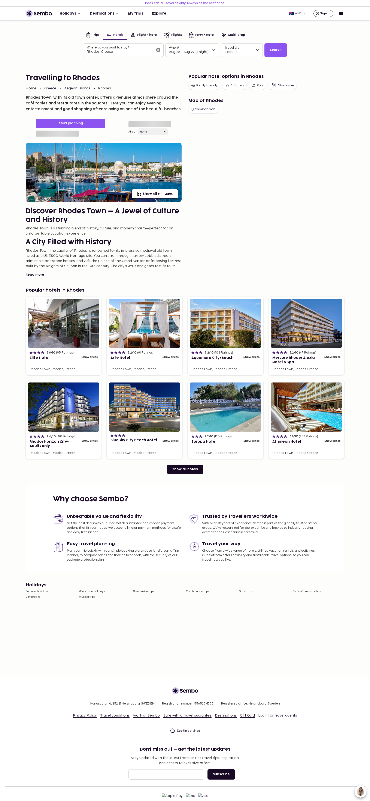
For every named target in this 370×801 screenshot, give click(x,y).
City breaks (33, 597)
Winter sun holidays (92, 591)
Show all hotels (185, 469)
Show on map (205, 109)
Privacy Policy (85, 716)
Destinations (102, 13)
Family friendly (207, 85)
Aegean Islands (77, 88)
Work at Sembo (146, 716)
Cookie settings (188, 730)
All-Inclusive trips (143, 591)
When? (174, 48)
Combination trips (197, 591)
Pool (260, 85)
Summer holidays (37, 591)
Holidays (68, 13)
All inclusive (286, 85)
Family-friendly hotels (307, 591)
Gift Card (247, 716)
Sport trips (245, 591)
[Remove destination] (158, 50)
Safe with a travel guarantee (187, 716)
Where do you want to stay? (108, 47)
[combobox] (120, 52)
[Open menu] (340, 13)
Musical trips (87, 597)
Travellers (231, 48)
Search (276, 49)
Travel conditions (115, 716)
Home (31, 88)
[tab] (93, 35)
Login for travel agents (277, 716)
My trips (135, 13)
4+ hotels (237, 85)
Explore (159, 13)
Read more (35, 274)
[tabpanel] (185, 50)
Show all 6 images (158, 193)
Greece (50, 88)
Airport (132, 131)
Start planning (71, 123)
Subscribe (221, 774)
